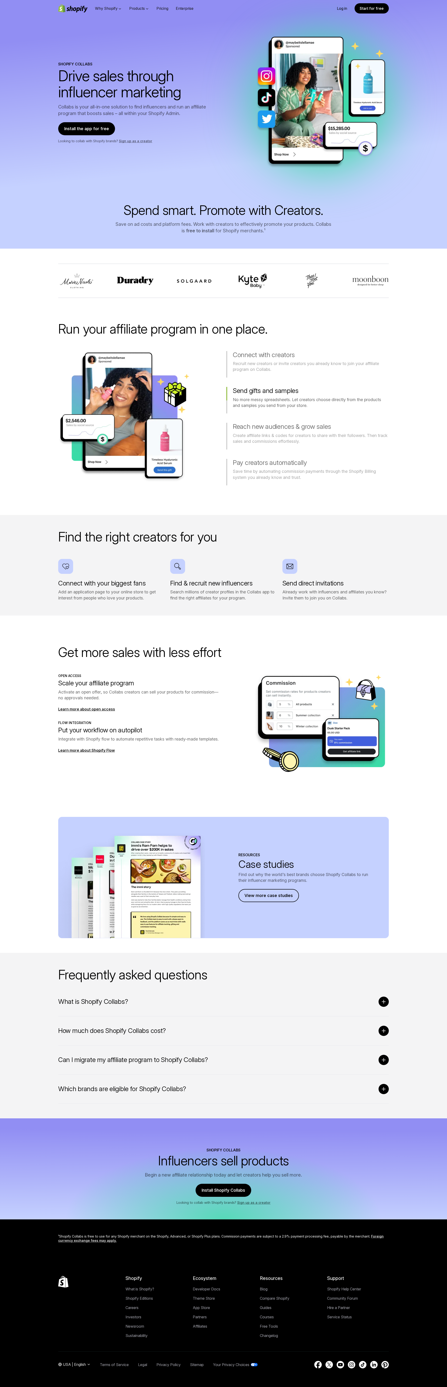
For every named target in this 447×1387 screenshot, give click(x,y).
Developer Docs (206, 1289)
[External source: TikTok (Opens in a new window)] (362, 1364)
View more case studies (268, 895)
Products (137, 8)
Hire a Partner (338, 1307)
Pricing (162, 8)
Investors (133, 1317)
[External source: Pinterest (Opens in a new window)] (385, 1364)
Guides (265, 1307)
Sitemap (197, 1364)
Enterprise (184, 8)
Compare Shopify (274, 1298)
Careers (132, 1307)
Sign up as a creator (135, 141)
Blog (264, 1289)
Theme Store (204, 1298)
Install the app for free (86, 128)
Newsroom (134, 1326)
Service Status (339, 1317)
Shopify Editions (139, 1298)
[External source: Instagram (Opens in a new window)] (351, 1364)
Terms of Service (114, 1364)
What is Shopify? (139, 1289)
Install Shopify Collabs (223, 1190)
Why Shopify (106, 8)
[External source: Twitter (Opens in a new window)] (329, 1364)
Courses (267, 1317)
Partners (200, 1317)
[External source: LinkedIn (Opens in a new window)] (374, 1364)
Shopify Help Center (344, 1289)
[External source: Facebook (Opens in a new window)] (318, 1364)
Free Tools (269, 1326)
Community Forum (342, 1298)
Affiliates (200, 1326)
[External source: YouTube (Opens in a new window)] (340, 1364)
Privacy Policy (168, 1364)
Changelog (269, 1335)
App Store (201, 1307)
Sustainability (136, 1335)
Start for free (372, 8)
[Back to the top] (63, 1282)
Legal (142, 1364)
